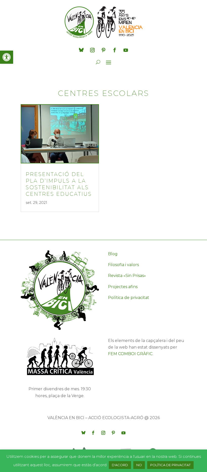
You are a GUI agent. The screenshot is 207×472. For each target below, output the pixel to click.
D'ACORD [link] (120, 465)
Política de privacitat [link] (128, 297)
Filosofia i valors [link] (123, 264)
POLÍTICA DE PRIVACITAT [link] (170, 465)
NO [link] (139, 465)
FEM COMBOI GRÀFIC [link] (130, 353)
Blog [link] (113, 253)
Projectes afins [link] (123, 286)
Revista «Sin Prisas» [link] (127, 275)
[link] (6, 57)
